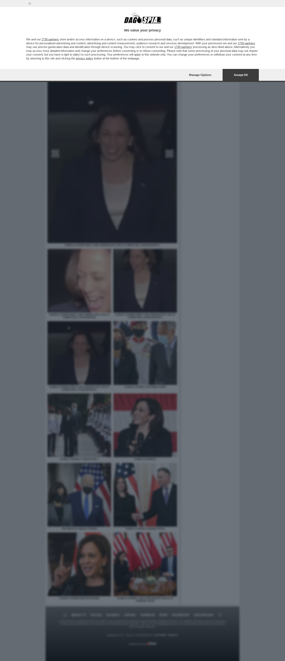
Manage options (200, 75)
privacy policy (84, 58)
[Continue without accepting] (29, 3)
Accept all (241, 75)
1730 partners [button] (50, 39)
